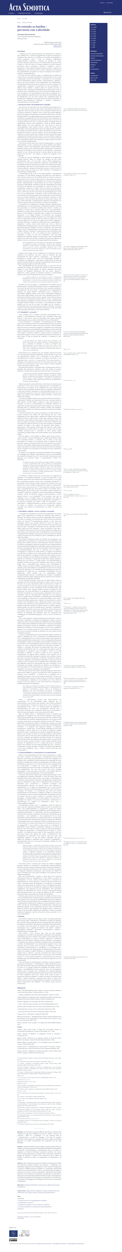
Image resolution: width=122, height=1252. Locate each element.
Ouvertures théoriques (96, 54)
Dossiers (92, 58)
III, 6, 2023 (93, 36)
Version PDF (57, 46)
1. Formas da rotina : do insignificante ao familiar (34, 105)
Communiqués (39, 13)
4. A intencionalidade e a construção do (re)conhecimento (36, 752)
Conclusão (20, 916)
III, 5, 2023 (24, 18)
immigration (21, 1187)
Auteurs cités (94, 78)
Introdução (21, 51)
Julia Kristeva (52, 1191)
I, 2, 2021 (92, 45)
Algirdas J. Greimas (42, 1191)
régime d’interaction (54, 1185)
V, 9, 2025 (92, 29)
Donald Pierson (50, 1192)
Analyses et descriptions (97, 56)
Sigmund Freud (31, 1191)
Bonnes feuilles (94, 69)
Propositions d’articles (24, 13)
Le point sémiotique (95, 60)
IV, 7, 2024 (93, 34)
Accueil (18, 18)
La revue (11, 13)
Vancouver (54, 1213)
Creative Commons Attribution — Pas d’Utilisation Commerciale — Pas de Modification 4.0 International (60, 1243)
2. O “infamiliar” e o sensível (27, 312)
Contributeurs (94, 76)
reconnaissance (42, 1185)
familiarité (34, 1185)
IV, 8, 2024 (93, 32)
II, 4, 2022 (93, 40)
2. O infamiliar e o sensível (25, 1202)
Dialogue (92, 65)
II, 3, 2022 (93, 43)
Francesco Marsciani (39, 1192)
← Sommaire (20, 1218)
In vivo (92, 67)
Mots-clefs (93, 80)
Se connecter (110, 2)
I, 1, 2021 (92, 47)
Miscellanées (94, 62)
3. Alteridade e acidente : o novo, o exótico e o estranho (35, 511)
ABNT (49, 1213)
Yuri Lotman (28, 1192)
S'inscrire (102, 2)
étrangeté (27, 1185)
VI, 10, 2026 (93, 27)
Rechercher (108, 12)
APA (45, 1213)
